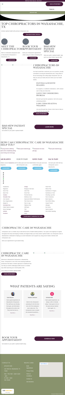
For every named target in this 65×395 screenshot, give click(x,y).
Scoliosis (5, 213)
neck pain (61, 165)
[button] (3, 9)
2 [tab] (33, 319)
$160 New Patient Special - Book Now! (33, 0)
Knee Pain (21, 159)
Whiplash (26, 211)
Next (62, 304)
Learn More (6, 168)
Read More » (13, 312)
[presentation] (33, 173)
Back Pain (37, 159)
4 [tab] (35, 319)
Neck (51, 159)
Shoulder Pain (6, 197)
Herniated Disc (7, 205)
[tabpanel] (9, 159)
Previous (2, 304)
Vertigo (26, 186)
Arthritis (5, 211)
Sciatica (5, 195)
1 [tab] (31, 319)
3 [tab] (34, 319)
